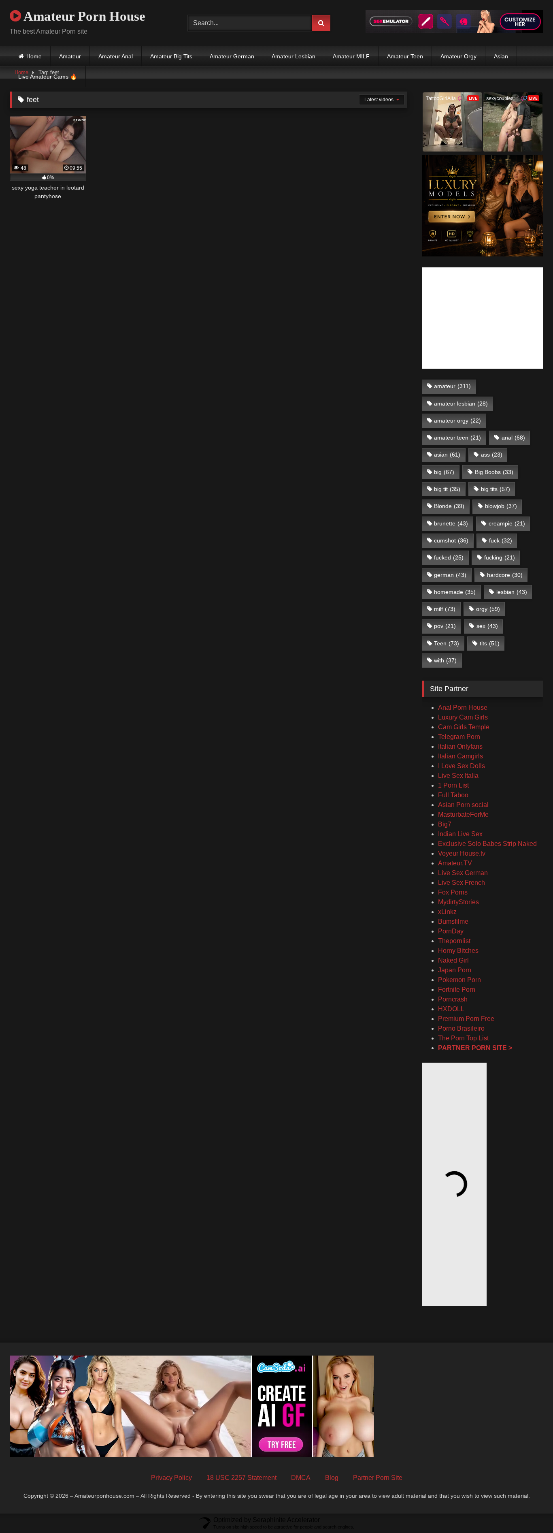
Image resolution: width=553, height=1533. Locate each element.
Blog (331, 1477)
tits (490, 643)
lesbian (511, 592)
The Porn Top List (463, 1038)
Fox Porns (453, 892)
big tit (447, 489)
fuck (500, 540)
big (444, 472)
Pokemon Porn (459, 979)
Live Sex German (463, 872)
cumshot (451, 540)
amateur (452, 386)
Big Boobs (494, 472)
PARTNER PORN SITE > (475, 1047)
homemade (455, 592)
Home (34, 56)
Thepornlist (454, 940)
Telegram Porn (459, 736)
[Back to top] (528, 1509)
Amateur (70, 56)
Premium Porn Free (466, 1018)
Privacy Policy (171, 1477)
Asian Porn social (463, 804)
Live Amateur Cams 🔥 (47, 76)
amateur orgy (457, 420)
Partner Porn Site (377, 1477)
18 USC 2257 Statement (241, 1477)
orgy (488, 609)
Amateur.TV (455, 863)
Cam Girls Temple (464, 727)
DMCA (301, 1477)
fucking (499, 557)
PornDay (451, 931)
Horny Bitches (458, 950)
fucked (449, 557)
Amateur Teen (405, 56)
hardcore (505, 575)
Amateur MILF (351, 56)
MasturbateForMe (463, 814)
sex (487, 626)
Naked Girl (453, 960)
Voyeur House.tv (461, 853)
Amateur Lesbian (293, 56)
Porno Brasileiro (461, 1028)
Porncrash (453, 999)
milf (444, 609)
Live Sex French (461, 882)
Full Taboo (453, 795)
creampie (507, 523)
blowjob (501, 506)
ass (491, 454)
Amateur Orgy (458, 56)
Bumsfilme (453, 921)
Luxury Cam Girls (463, 717)
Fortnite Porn (456, 989)
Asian (501, 56)
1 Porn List (453, 785)
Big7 (444, 824)
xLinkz (447, 911)
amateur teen (457, 437)
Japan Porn (454, 970)
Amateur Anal (115, 56)
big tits (495, 489)
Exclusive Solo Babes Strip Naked (487, 843)
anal (513, 437)
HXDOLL (451, 1009)
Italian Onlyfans (460, 746)
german (450, 575)
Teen (446, 643)
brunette (451, 523)
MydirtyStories (458, 902)
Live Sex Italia (458, 775)
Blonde (449, 506)
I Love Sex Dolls (461, 765)
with (445, 660)
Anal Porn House (462, 707)
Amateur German (232, 56)
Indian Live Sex (460, 834)
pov (445, 626)
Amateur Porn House (83, 16)
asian (447, 454)
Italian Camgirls (460, 756)
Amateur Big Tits (171, 56)
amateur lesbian (461, 403)
